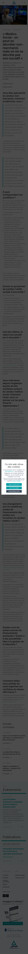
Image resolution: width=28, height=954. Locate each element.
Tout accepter (14, 484)
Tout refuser (14, 488)
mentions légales (16, 481)
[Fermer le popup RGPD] (23, 461)
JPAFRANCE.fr (9, 471)
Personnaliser (14, 491)
